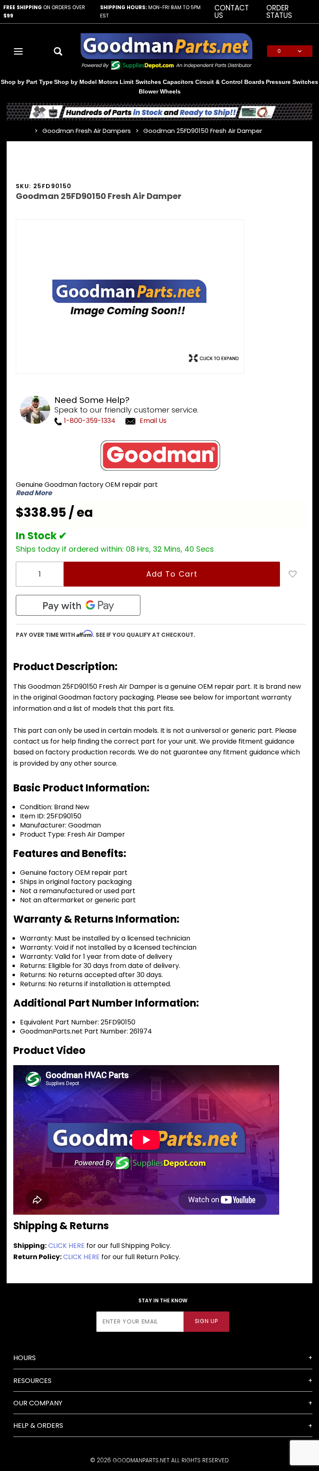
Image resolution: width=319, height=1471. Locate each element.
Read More (34, 493)
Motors (108, 82)
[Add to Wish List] (293, 574)
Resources (32, 1380)
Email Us (153, 420)
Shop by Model (75, 82)
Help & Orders (38, 1425)
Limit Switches (140, 82)
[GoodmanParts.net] (166, 51)
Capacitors (178, 82)
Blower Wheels (160, 91)
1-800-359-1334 (88, 420)
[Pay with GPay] (78, 605)
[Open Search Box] (58, 51)
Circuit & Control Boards (230, 82)
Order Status (279, 11)
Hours (24, 1358)
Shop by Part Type (27, 82)
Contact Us (231, 11)
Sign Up (206, 1321)
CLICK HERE (66, 1245)
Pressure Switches (292, 82)
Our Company (37, 1403)
